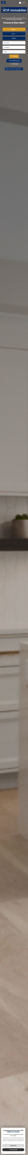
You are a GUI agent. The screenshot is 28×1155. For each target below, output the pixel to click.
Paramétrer (13, 1145)
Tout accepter (13, 1149)
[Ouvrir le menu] (3, 2)
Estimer (14, 38)
